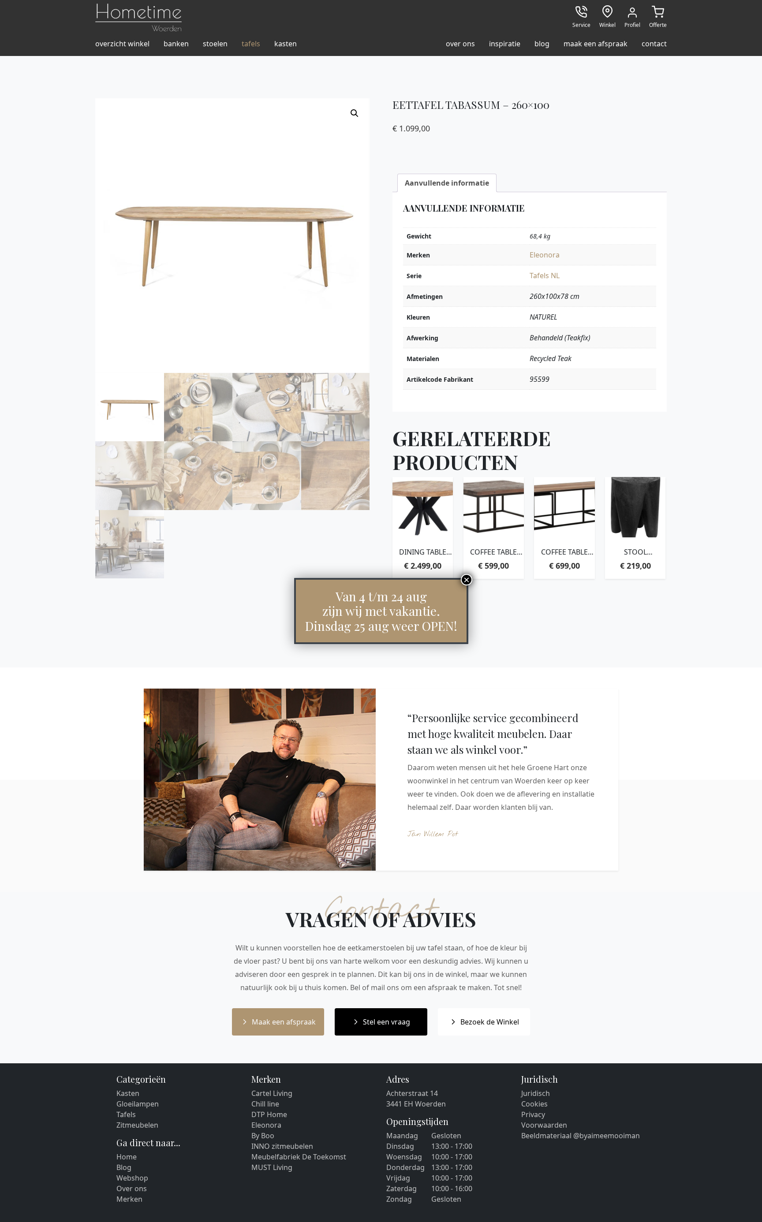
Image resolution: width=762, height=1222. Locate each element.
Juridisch (535, 1093)
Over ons (131, 1188)
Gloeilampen (137, 1104)
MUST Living (271, 1167)
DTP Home (269, 1114)
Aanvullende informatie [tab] (447, 183)
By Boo (262, 1135)
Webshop (132, 1178)
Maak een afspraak (284, 1022)
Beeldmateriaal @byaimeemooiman (580, 1135)
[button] (354, 113)
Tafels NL (545, 275)
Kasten (127, 1093)
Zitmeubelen (137, 1125)
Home (126, 1157)
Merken (129, 1199)
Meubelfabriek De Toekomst (298, 1157)
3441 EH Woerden (416, 1104)
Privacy (533, 1114)
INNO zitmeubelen (282, 1146)
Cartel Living (271, 1093)
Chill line (265, 1104)
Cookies (534, 1104)
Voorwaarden (544, 1125)
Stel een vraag (386, 1022)
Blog (123, 1167)
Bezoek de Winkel (489, 1022)
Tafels (126, 1114)
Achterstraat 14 (412, 1093)
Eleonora (545, 255)
